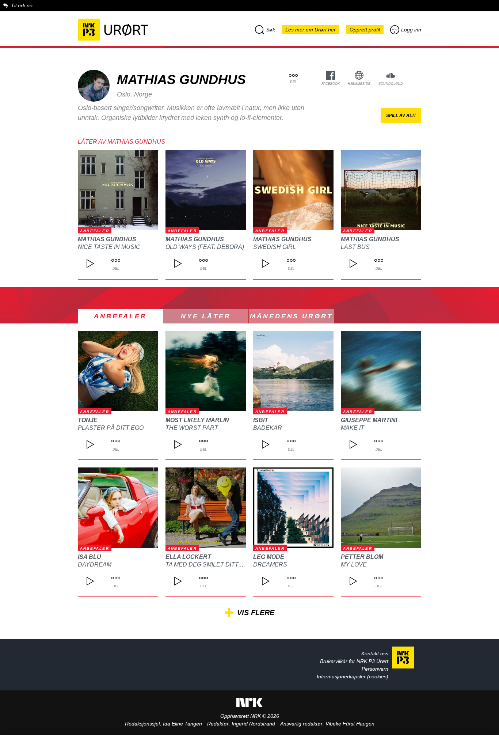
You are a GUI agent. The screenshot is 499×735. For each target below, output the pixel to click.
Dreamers (270, 564)
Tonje (88, 420)
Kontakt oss (374, 653)
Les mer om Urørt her (310, 30)
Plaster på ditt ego (111, 428)
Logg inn (411, 30)
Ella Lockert (188, 557)
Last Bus (355, 247)
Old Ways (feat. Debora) (204, 247)
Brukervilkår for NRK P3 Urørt (354, 661)
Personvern (375, 669)
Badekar (267, 428)
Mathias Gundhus (107, 239)
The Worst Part (191, 428)
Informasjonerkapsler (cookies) (352, 676)
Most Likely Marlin (197, 420)
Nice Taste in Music (109, 247)
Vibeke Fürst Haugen (349, 724)
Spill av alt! (401, 115)
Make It (352, 428)
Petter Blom (362, 557)
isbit (260, 420)
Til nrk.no (22, 5)
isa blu (89, 557)
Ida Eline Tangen (182, 724)
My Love (354, 564)
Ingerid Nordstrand (253, 724)
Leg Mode (268, 557)
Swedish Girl (274, 247)
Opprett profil (365, 30)
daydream (94, 564)
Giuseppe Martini (369, 420)
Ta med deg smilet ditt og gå (212, 564)
